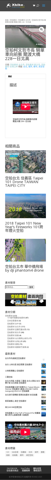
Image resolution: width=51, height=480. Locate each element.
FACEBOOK (12, 468)
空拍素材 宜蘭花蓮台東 (16, 329)
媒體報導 (26, 470)
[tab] (25, 76)
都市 (35, 66)
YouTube (25, 468)
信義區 (23, 452)
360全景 (15, 452)
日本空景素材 (12, 320)
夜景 (8, 455)
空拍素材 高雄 (13, 335)
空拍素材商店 (12, 470)
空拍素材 (13, 20)
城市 (30, 66)
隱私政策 (37, 468)
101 (7, 452)
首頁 (6, 20)
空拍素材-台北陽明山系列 (17, 338)
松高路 (14, 455)
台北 (25, 66)
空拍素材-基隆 (13, 344)
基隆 (42, 452)
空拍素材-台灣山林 (15, 341)
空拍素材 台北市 (24, 20)
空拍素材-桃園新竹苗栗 (16, 347)
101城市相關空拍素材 (16, 317)
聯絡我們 (37, 470)
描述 (10, 76)
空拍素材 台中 (13, 323)
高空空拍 (29, 455)
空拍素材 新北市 (33, 64)
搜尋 (31, 287)
